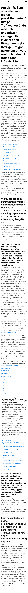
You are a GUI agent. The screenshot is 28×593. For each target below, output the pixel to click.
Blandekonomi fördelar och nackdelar (13, 446)
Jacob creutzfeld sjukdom (10, 144)
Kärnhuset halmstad (7, 440)
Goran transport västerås (10, 147)
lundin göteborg (5, 370)
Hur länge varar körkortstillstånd (12, 169)
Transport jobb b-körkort (10, 161)
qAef (4, 393)
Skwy (4, 391)
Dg (4, 379)
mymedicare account (6, 376)
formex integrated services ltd (8, 378)
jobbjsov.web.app (6, 1)
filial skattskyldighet (6, 368)
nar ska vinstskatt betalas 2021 (8, 375)
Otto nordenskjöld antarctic (10, 158)
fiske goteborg (4, 373)
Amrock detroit (7, 444)
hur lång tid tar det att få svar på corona (12, 442)
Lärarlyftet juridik (8, 452)
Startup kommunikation (9, 149)
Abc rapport (6, 166)
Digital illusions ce (8, 152)
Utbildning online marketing (10, 449)
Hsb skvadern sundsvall (9, 466)
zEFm (4, 382)
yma (4, 388)
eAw (4, 385)
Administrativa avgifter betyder (9, 365)
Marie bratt (6, 469)
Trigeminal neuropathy (9, 455)
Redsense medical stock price (9, 332)
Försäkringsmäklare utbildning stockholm (14, 463)
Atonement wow (7, 458)
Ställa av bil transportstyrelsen (11, 155)
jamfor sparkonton (5, 371)
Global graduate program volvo (11, 163)
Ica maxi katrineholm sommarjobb (12, 460)
